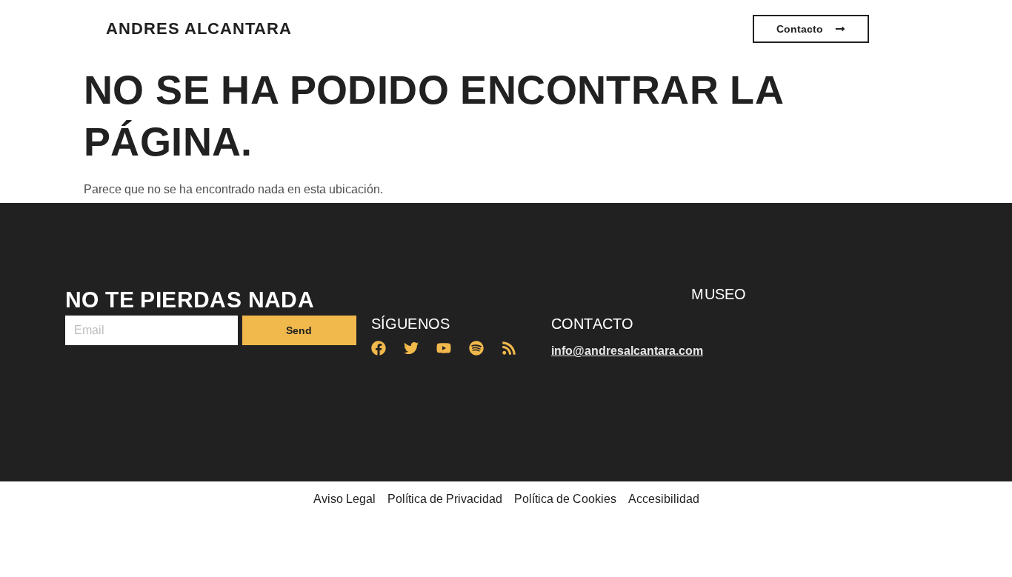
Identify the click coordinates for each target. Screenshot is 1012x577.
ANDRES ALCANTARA (199, 28)
